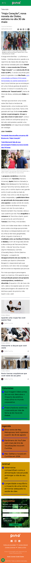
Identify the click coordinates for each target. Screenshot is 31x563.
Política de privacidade (9, 545)
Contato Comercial (10, 547)
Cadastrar (15, 524)
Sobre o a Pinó (22, 547)
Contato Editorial (23, 545)
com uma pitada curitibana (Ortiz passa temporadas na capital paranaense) (15, 78)
